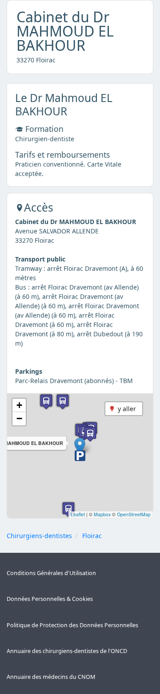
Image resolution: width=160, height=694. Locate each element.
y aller (127, 408)
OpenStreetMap (134, 514)
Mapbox (102, 514)
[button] (79, 446)
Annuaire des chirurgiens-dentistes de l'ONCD (67, 651)
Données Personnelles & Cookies (50, 599)
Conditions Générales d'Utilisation (51, 573)
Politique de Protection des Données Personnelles (72, 625)
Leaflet (78, 514)
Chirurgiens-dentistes (39, 535)
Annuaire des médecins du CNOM (51, 677)
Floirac (92, 535)
